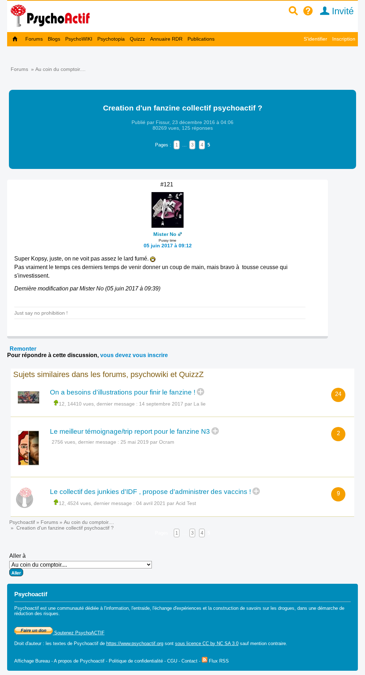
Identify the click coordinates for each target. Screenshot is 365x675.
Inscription (343, 39)
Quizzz (137, 39)
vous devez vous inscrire (134, 355)
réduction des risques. (37, 613)
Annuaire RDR (166, 39)
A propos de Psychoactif (79, 661)
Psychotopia (111, 39)
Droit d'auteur (27, 643)
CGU (172, 661)
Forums (34, 39)
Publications (201, 39)
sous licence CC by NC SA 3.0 (206, 643)
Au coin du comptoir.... (60, 69)
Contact (189, 661)
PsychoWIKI (78, 39)
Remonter (23, 349)
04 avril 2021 (150, 503)
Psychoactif (22, 522)
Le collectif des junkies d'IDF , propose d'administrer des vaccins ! (150, 491)
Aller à (17, 556)
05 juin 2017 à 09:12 (168, 245)
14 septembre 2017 (161, 404)
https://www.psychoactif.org (134, 643)
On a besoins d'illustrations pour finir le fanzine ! (122, 392)
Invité (341, 11)
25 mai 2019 (134, 442)
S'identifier (315, 39)
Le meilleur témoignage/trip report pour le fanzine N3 (130, 431)
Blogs (54, 39)
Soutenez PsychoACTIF (78, 632)
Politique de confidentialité (136, 661)
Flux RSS (218, 661)
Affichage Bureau (32, 661)
